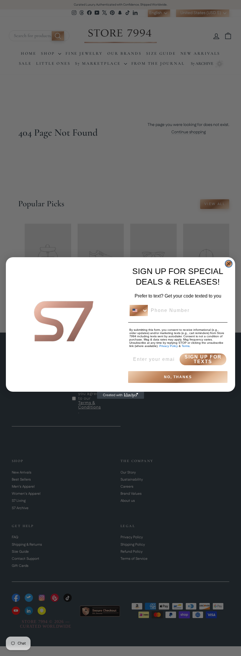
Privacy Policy (168, 346)
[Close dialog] (228, 263)
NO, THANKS (178, 377)
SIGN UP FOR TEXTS (203, 359)
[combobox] (139, 310)
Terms (186, 346)
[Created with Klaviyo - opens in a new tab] (120, 395)
